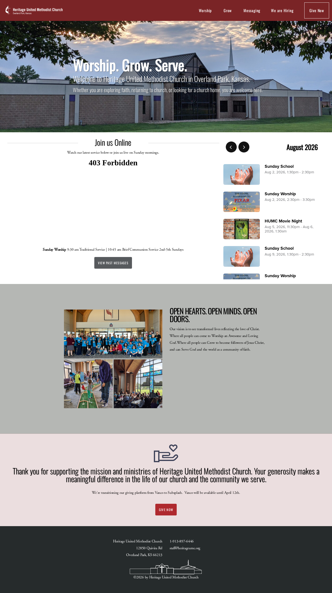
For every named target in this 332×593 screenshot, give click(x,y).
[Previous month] (231, 147)
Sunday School (279, 166)
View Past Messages (113, 262)
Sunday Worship (280, 193)
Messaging (252, 10)
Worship (206, 10)
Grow (228, 10)
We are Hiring (282, 10)
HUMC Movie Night (283, 221)
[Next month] (243, 147)
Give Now (316, 10)
